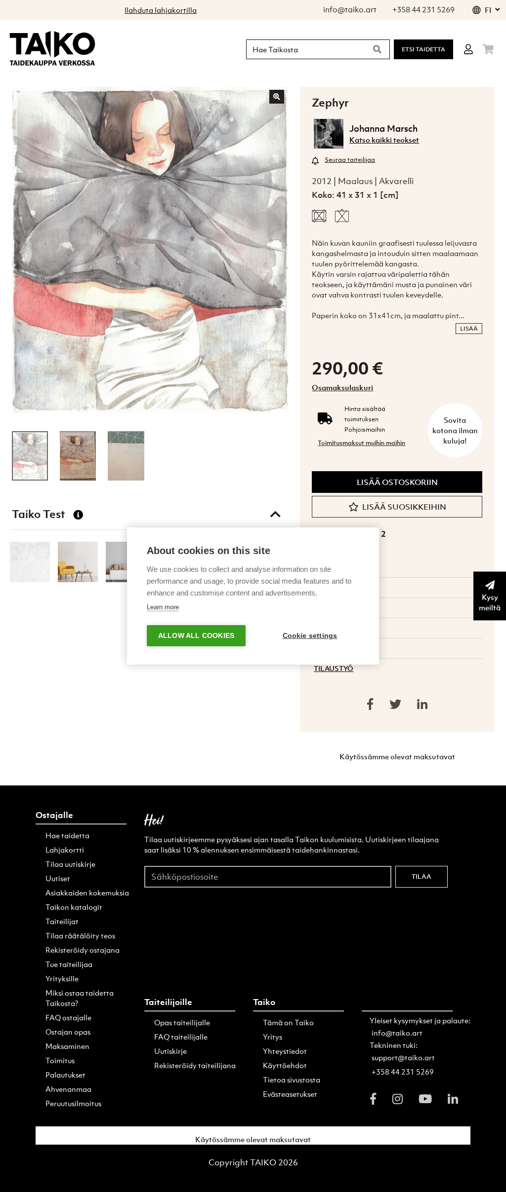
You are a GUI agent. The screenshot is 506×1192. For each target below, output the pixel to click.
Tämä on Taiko (288, 1022)
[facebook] (373, 1099)
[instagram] (397, 1099)
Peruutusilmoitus (73, 1103)
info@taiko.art (397, 1033)
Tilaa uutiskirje (70, 864)
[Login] (468, 49)
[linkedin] (453, 1099)
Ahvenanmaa (68, 1089)
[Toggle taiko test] (275, 514)
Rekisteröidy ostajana (82, 950)
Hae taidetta (67, 835)
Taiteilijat (62, 921)
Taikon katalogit (73, 907)
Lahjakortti (64, 850)
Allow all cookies (196, 635)
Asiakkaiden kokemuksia (87, 892)
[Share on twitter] (395, 704)
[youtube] (425, 1099)
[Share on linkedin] (422, 704)
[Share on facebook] (370, 704)
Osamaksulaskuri (342, 387)
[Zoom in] (276, 97)
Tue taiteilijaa (68, 964)
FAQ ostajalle (68, 1017)
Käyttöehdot (285, 1065)
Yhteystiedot (285, 1051)
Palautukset (65, 1075)
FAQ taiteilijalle (181, 1037)
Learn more (163, 607)
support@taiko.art (403, 1057)
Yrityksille (62, 978)
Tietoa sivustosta (291, 1079)
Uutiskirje (170, 1051)
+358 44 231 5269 (403, 1072)
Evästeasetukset (290, 1094)
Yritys (272, 1037)
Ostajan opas (67, 1032)
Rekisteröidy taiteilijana (195, 1065)
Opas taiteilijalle (182, 1022)
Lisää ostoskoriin (397, 482)
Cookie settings (310, 635)
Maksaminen (67, 1046)
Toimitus (60, 1060)
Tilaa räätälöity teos (80, 935)
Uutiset (57, 878)
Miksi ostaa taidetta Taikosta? (79, 998)
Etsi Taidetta (423, 49)
